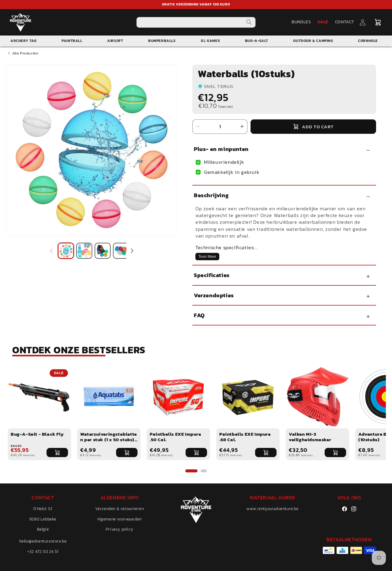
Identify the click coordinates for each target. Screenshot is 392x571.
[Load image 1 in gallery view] (66, 250)
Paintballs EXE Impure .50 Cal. (175, 436)
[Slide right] (132, 250)
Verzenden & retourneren (119, 509)
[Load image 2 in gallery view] (84, 250)
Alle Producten (25, 53)
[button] (377, 22)
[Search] (249, 22)
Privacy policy (119, 529)
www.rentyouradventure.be (272, 509)
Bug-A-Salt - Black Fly (37, 434)
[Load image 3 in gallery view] (102, 250)
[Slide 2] (204, 470)
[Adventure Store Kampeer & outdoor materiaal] (21, 22)
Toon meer (207, 256)
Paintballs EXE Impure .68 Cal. (245, 436)
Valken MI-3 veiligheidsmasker (310, 436)
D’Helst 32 (43, 509)
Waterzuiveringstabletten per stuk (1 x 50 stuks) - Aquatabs (108, 439)
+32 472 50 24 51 (42, 551)
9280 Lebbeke (42, 519)
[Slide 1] (191, 470)
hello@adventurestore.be (43, 541)
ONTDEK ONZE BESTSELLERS (78, 350)
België (43, 529)
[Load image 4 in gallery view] (121, 250)
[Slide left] (51, 250)
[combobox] (196, 22)
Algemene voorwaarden (119, 519)
